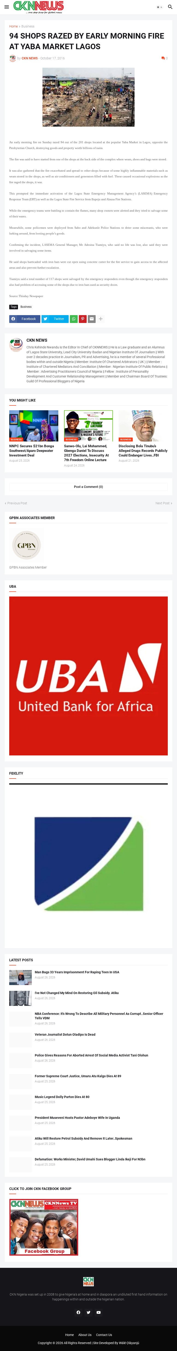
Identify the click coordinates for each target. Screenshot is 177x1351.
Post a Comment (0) (88, 487)
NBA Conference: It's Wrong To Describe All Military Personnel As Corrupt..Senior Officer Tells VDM (99, 1016)
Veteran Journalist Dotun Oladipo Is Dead (65, 1034)
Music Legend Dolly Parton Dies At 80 (62, 1097)
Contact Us (104, 1335)
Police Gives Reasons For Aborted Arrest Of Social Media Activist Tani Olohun (91, 1055)
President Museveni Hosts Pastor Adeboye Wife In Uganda (77, 1118)
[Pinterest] (83, 319)
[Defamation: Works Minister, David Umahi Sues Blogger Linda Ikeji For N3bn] (20, 1164)
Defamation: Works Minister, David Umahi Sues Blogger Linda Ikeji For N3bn (90, 1159)
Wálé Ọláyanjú (129, 1343)
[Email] (92, 319)
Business (27, 26)
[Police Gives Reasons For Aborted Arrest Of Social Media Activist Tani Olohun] (20, 1060)
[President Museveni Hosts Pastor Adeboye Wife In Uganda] (20, 1123)
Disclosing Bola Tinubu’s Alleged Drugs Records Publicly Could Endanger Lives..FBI (143, 451)
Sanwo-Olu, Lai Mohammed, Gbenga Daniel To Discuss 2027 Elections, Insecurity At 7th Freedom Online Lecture (86, 453)
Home (13, 26)
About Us (84, 1335)
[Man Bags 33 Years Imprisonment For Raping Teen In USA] (20, 977)
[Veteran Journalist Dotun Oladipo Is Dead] (20, 1039)
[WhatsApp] (74, 319)
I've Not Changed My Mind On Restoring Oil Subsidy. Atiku (77, 993)
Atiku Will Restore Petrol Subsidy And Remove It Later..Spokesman (83, 1138)
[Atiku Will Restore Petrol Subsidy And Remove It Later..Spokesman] (20, 1143)
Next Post (163, 503)
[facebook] (78, 1313)
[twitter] (88, 1313)
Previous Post (17, 503)
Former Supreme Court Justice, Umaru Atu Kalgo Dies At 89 (78, 1076)
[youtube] (99, 1313)
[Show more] (101, 319)
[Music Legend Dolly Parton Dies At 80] (20, 1102)
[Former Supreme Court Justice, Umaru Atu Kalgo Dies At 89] (20, 1081)
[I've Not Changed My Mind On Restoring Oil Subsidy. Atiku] (20, 998)
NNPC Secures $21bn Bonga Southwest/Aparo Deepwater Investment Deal (31, 451)
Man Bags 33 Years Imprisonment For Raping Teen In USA (77, 972)
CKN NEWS (37, 340)
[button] (6, 7)
